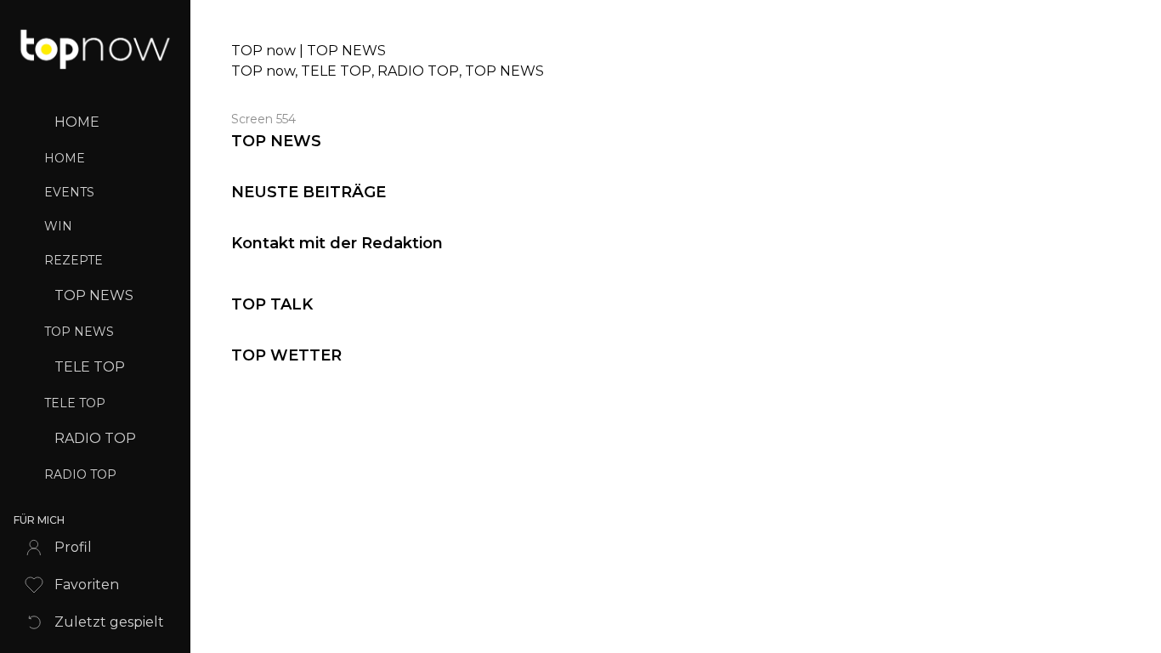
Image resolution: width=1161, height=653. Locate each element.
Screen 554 (263, 119)
